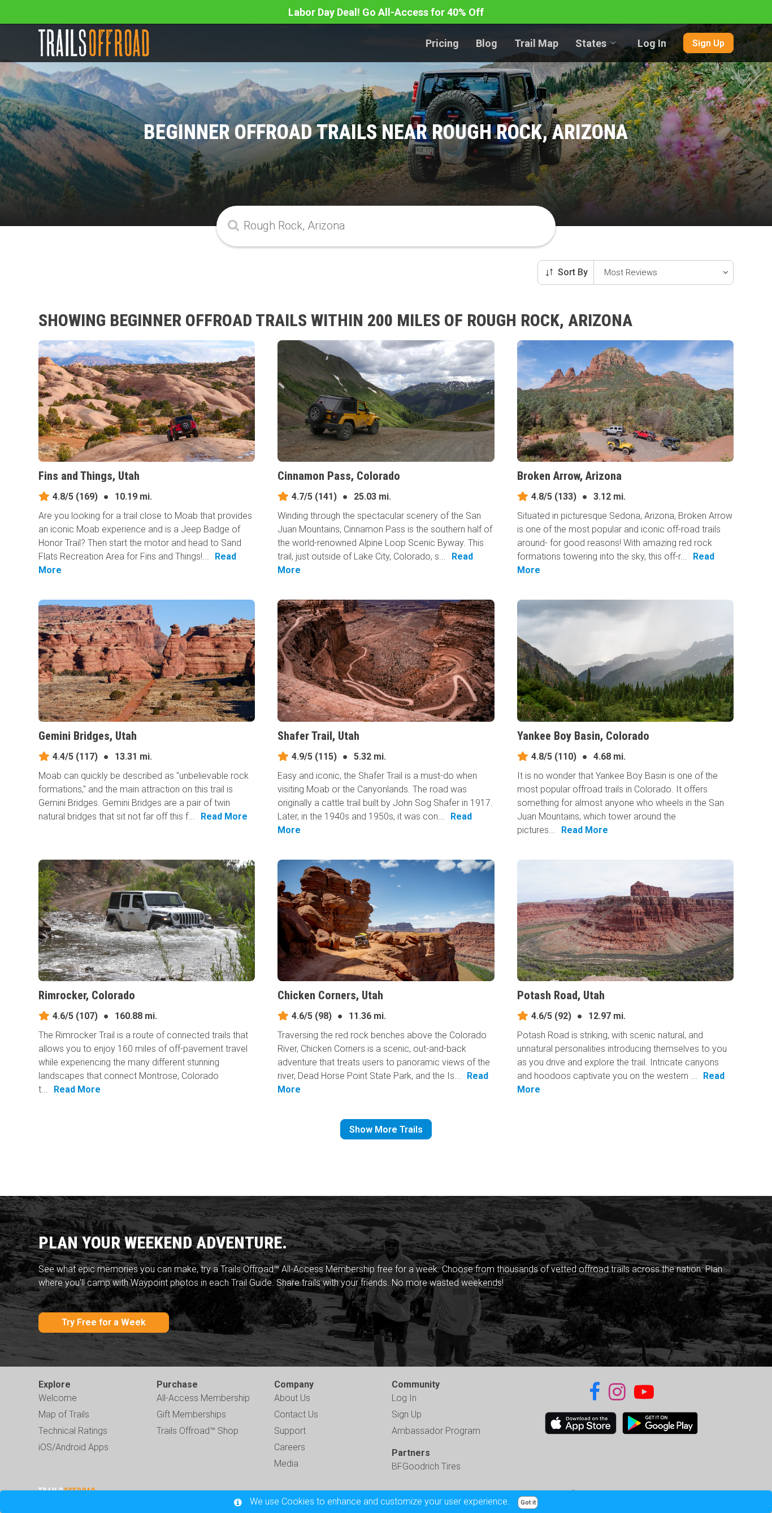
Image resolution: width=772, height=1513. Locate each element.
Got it (528, 1502)
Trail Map (536, 43)
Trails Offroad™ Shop (197, 1430)
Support (290, 1430)
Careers (289, 1447)
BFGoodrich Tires (426, 1466)
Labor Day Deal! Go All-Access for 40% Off (386, 12)
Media (286, 1463)
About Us (292, 1398)
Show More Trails (386, 1129)
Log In (651, 43)
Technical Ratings (72, 1430)
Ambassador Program (436, 1430)
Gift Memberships (191, 1414)
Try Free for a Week (104, 1322)
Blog (486, 43)
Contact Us (296, 1414)
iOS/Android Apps (73, 1447)
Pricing (442, 43)
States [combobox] (590, 43)
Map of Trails (63, 1414)
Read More (224, 816)
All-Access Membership (203, 1398)
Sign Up (708, 43)
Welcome (57, 1398)
